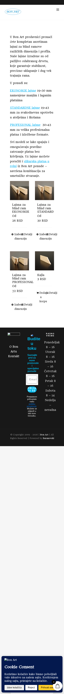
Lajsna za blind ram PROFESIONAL (22, 278)
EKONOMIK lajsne (23, 90)
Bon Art (44, 434)
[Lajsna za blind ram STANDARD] (44, 190)
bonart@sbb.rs (49, 2)
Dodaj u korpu (41, 297)
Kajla (40, 275)
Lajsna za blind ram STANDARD (45, 208)
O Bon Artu (13, 349)
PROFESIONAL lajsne (25, 125)
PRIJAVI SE (32, 389)
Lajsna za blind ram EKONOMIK (20, 208)
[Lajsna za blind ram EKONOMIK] (19, 190)
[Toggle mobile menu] (58, 9)
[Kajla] (44, 260)
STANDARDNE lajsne (25, 107)
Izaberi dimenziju (16, 236)
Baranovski (48, 438)
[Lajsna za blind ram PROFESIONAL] (19, 260)
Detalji (25, 234)
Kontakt (13, 356)
